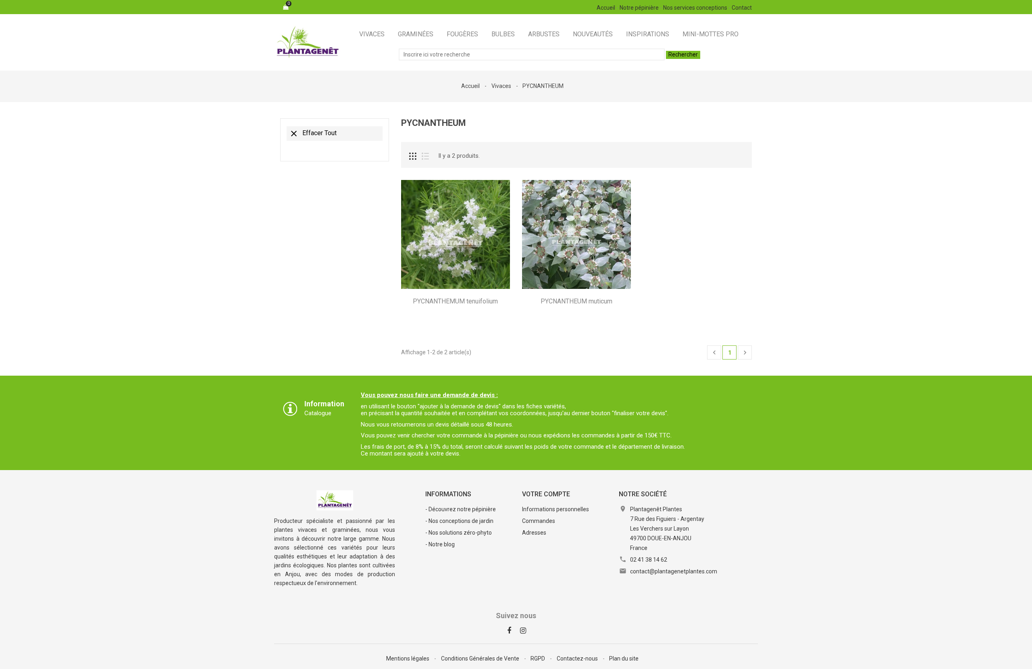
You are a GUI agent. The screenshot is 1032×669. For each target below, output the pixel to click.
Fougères (462, 34)
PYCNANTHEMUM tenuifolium (455, 301)
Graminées (415, 34)
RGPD (538, 658)
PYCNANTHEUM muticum (576, 301)
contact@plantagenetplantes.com (673, 571)
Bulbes (503, 34)
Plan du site (624, 658)
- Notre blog (440, 544)
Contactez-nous (578, 658)
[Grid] (412, 156)
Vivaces (372, 34)
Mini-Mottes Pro (710, 34)
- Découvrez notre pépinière (460, 509)
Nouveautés (593, 34)
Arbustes (544, 34)
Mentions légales (408, 658)
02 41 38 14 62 (648, 559)
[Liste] (425, 156)
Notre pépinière (639, 7)
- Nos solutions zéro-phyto (458, 532)
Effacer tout (313, 133)
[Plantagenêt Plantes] (334, 500)
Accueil (606, 7)
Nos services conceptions (695, 7)
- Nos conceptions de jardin (459, 521)
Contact (742, 7)
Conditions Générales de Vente (480, 658)
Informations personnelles (555, 509)
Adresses (534, 532)
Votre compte (546, 494)
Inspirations (647, 34)
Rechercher (683, 54)
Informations (448, 494)
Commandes (538, 521)
